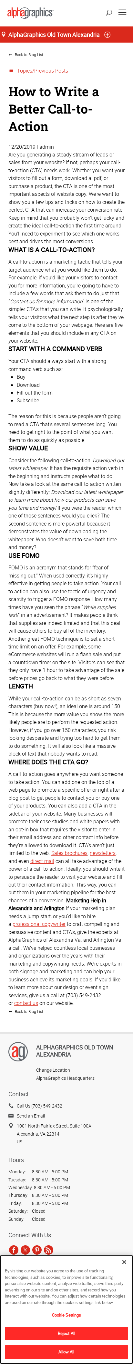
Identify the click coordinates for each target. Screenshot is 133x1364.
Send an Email (31, 1116)
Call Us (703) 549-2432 (39, 1106)
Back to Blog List (28, 54)
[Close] (124, 1262)
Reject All (66, 1333)
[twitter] (25, 1250)
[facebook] (13, 1250)
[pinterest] (37, 1250)
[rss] (48, 1250)
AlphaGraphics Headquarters (65, 1078)
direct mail (42, 861)
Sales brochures (69, 853)
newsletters (103, 853)
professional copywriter (39, 924)
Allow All (66, 1352)
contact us (26, 1003)
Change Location (53, 1070)
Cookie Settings (66, 1315)
